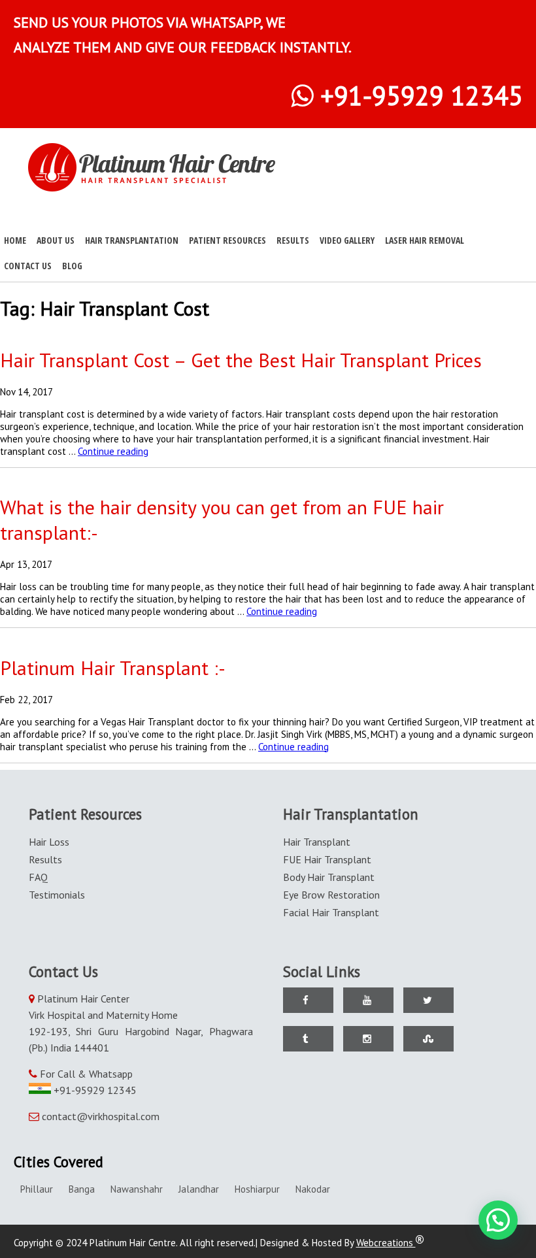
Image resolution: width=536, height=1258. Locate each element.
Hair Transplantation (131, 240)
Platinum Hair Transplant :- (113, 667)
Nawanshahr (136, 1189)
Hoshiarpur (257, 1189)
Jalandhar (198, 1189)
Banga (82, 1189)
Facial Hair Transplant (331, 912)
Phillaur (36, 1189)
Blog (72, 265)
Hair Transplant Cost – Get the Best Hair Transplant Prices (241, 359)
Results (292, 240)
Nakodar (312, 1189)
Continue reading (113, 451)
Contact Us (28, 265)
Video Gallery (347, 240)
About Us (56, 240)
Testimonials (57, 894)
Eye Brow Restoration (331, 894)
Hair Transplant (316, 841)
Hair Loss (49, 841)
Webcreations (386, 1242)
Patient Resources (227, 240)
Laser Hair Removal (424, 240)
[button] (498, 1220)
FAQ (38, 877)
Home (15, 240)
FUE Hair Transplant (327, 859)
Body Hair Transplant (329, 877)
